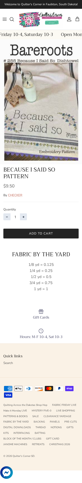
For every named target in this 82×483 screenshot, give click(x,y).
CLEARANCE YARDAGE (57, 416)
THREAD (41, 427)
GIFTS (69, 427)
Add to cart (41, 233)
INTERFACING (21, 433)
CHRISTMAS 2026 (59, 444)
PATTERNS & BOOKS (15, 416)
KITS (6, 433)
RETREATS (38, 444)
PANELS (55, 421)
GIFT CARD (52, 438)
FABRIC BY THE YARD (16, 421)
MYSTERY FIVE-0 (41, 410)
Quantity (9, 209)
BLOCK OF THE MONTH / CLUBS (22, 438)
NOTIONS (56, 427)
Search (8, 363)
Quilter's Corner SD (23, 456)
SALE (35, 416)
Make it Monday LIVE (15, 410)
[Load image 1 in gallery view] (41, 101)
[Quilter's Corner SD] (41, 19)
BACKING (39, 421)
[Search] (14, 19)
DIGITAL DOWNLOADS (17, 427)
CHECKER (15, 195)
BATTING (40, 433)
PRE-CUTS (70, 421)
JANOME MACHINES (15, 444)
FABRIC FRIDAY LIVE (64, 405)
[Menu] (4, 19)
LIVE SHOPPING (65, 410)
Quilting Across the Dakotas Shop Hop (25, 405)
